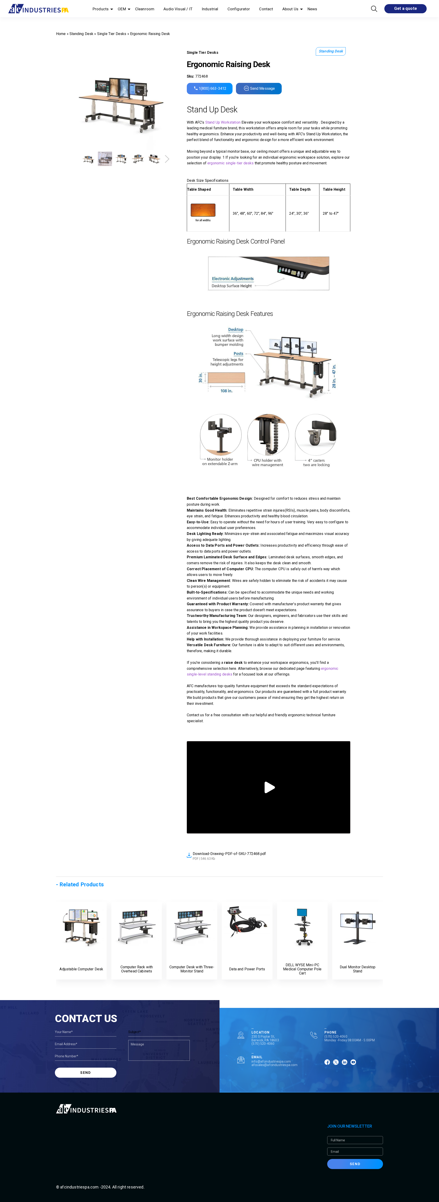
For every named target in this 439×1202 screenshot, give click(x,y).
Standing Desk (81, 34)
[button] (167, 159)
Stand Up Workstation (223, 122)
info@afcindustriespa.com (271, 1061)
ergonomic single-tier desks (230, 163)
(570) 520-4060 (263, 1043)
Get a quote (405, 8)
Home (61, 34)
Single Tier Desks (111, 34)
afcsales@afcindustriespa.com (274, 1065)
